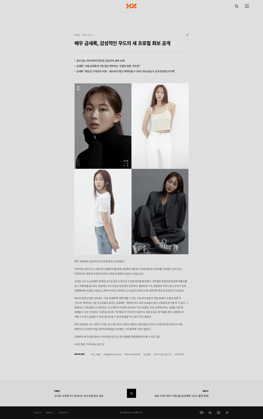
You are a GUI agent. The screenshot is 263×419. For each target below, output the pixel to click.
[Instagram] (218, 412)
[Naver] (210, 412)
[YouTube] (201, 412)
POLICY (37, 412)
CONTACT (63, 412)
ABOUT (49, 412)
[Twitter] (227, 412)
